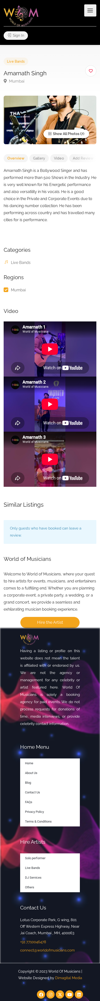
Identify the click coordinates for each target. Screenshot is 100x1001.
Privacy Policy (34, 812)
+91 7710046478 (33, 942)
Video (59, 158)
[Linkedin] (79, 994)
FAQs (28, 802)
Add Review (83, 158)
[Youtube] (69, 994)
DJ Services (33, 877)
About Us (31, 773)
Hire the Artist (50, 622)
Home (29, 763)
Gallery (39, 158)
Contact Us (32, 792)
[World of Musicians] (21, 15)
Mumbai (16, 81)
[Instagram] (50, 994)
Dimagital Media (68, 978)
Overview (15, 158)
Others (29, 887)
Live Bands (16, 61)
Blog (28, 782)
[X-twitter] (60, 994)
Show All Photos (65, 134)
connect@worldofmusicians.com (47, 950)
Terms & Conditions (38, 821)
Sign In (18, 35)
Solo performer (35, 858)
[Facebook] (41, 994)
